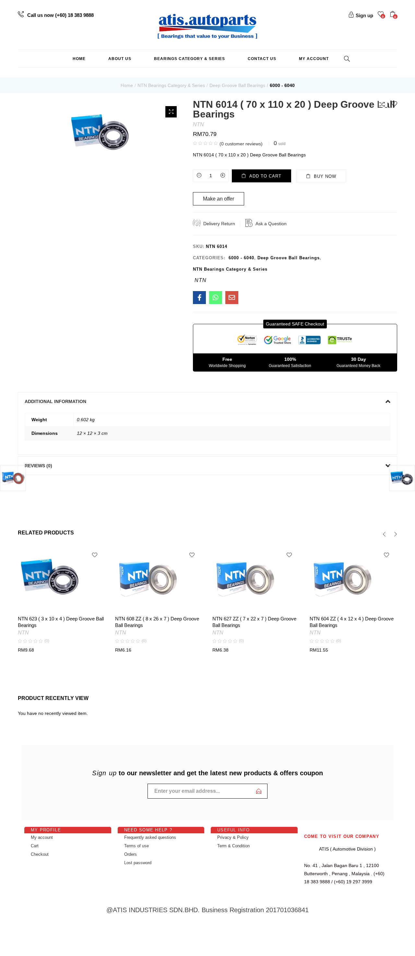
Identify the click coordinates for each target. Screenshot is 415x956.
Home (79, 58)
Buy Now (325, 176)
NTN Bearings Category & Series (171, 85)
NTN (198, 124)
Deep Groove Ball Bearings (237, 85)
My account (314, 58)
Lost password (137, 862)
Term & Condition (233, 845)
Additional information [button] (55, 401)
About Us (119, 58)
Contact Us (262, 58)
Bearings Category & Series (189, 58)
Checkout (40, 854)
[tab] (207, 401)
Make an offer (218, 199)
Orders (130, 854)
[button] (393, 14)
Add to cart (265, 176)
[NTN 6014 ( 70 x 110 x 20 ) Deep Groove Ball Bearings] (199, 297)
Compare (383, 104)
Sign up (364, 15)
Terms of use (136, 845)
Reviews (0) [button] (38, 465)
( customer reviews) (241, 143)
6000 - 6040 (282, 85)
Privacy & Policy (233, 837)
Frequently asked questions (150, 837)
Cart (35, 845)
